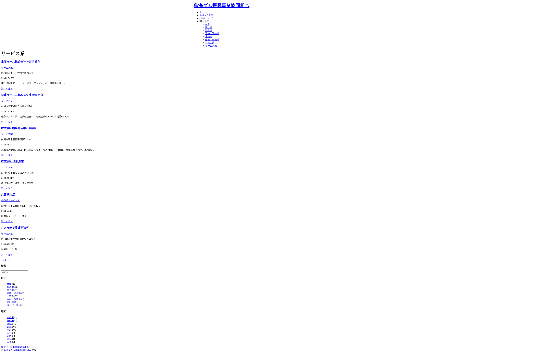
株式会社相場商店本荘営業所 (19, 128)
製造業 (208, 30)
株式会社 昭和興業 (12, 161)
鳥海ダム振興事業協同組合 (221, 5)
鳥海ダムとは (206, 15)
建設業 (208, 27)
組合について (206, 18)
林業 (207, 24)
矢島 (9, 326)
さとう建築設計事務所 (15, 227)
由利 (9, 332)
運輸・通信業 (212, 33)
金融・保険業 (212, 39)
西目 (9, 342)
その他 (10, 320)
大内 (9, 335)
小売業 (208, 36)
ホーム (202, 12)
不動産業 (209, 42)
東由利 (10, 317)
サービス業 (211, 45)
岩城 (9, 339)
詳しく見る (7, 88)
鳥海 (9, 329)
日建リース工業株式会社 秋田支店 (22, 94)
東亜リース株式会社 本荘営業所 (20, 61)
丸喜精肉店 (8, 194)
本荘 (9, 323)
